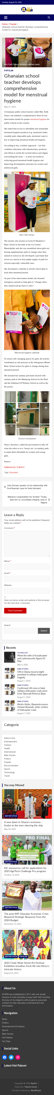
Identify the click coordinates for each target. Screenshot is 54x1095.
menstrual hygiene (38, 119)
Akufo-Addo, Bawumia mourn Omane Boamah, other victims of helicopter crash (32, 707)
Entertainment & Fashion (13, 1026)
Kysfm (34, 1083)
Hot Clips (6, 1041)
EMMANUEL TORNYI (14, 467)
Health (7, 748)
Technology (22, 653)
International (10, 752)
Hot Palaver (7, 1037)
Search (7, 625)
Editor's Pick (9, 738)
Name (7, 561)
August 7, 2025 (23, 681)
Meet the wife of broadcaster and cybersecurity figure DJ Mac (32, 658)
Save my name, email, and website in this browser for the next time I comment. (26, 601)
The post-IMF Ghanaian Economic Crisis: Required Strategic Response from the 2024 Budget (26, 917)
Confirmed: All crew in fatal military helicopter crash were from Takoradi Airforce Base (32, 691)
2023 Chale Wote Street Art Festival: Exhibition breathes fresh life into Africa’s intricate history (26, 966)
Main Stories (22, 669)
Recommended (11, 765)
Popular (8, 70)
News (4, 1019)
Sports (7, 769)
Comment (9, 528)
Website (7, 585)
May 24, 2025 (10, 829)
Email (7, 573)
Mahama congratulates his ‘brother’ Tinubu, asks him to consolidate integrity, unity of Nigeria (27, 500)
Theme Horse (30, 1087)
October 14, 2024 (11, 875)
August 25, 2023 (11, 973)
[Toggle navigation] (5, 17)
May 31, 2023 (10, 107)
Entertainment (10, 741)
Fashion (7, 745)
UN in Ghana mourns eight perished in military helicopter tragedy (32, 675)
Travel (7, 776)
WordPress (36, 1090)
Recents (11, 648)
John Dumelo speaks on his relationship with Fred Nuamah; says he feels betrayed (27, 487)
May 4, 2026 (22, 665)
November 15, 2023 (12, 924)
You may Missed (14, 785)
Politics (7, 758)
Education (13, 472)
